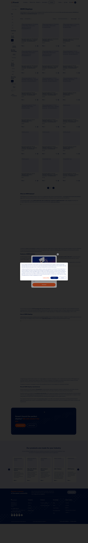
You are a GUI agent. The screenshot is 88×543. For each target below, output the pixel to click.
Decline (62, 277)
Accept (54, 277)
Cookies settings (46, 277)
